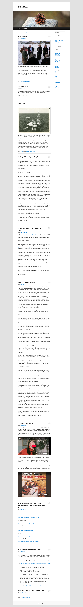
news (56, 76)
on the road (28, 417)
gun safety (28, 585)
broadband (27, 558)
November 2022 (57, 56)
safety (36, 585)
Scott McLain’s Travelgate (26, 282)
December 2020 (57, 61)
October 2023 (57, 54)
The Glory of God (24, 87)
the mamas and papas (25, 423)
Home (19, 28)
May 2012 (56, 66)
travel (33, 417)
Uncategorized (23, 597)
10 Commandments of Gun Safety (29, 549)
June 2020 (56, 62)
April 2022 (56, 59)
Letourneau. (22, 103)
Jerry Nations (22, 36)
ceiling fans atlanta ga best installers (30, 312)
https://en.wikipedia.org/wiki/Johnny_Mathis (25, 530)
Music (24, 222)
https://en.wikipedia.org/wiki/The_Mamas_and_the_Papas (28, 541)
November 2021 (57, 60)
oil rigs (22, 151)
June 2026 (56, 52)
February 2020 (57, 63)
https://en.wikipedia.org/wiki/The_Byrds (29, 234)
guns (31, 585)
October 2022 (57, 58)
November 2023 (57, 53)
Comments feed (57, 88)
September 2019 (57, 65)
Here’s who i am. (24, 28)
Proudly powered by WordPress (41, 603)
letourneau (27, 151)
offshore (31, 151)
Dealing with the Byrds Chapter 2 (29, 157)
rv (31, 417)
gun (25, 585)
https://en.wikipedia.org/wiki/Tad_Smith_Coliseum (27, 247)
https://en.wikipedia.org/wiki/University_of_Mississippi (27, 238)
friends (22, 81)
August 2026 (57, 50)
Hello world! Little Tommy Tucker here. (31, 590)
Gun (21, 585)
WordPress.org (57, 89)
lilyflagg (25, 32)
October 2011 (57, 67)
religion (24, 81)
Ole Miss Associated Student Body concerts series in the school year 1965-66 (31, 505)
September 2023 (57, 55)
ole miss (27, 222)
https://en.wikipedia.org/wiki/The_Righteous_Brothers (27, 523)
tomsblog (21, 6)
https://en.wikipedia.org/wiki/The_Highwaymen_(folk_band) (28, 517)
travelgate (22, 417)
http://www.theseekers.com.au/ (44, 432)
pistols (33, 585)
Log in (56, 86)
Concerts (32, 222)
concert (22, 222)
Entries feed (57, 87)
